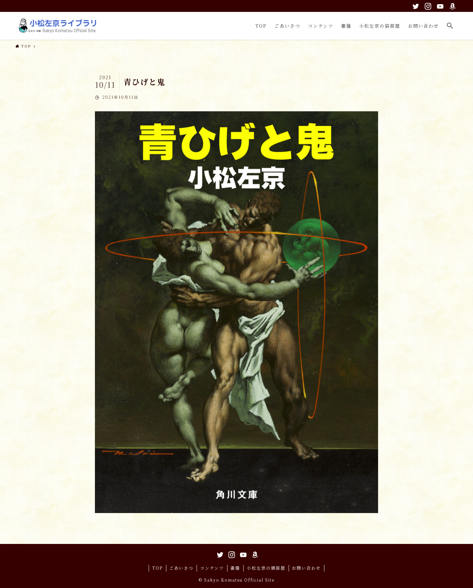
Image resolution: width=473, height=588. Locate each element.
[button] (450, 26)
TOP (157, 568)
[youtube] (439, 5)
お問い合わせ (306, 568)
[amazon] (451, 5)
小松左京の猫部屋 (266, 568)
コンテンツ (212, 568)
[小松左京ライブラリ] (58, 25)
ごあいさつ (181, 568)
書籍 (235, 568)
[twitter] (415, 5)
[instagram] (427, 5)
